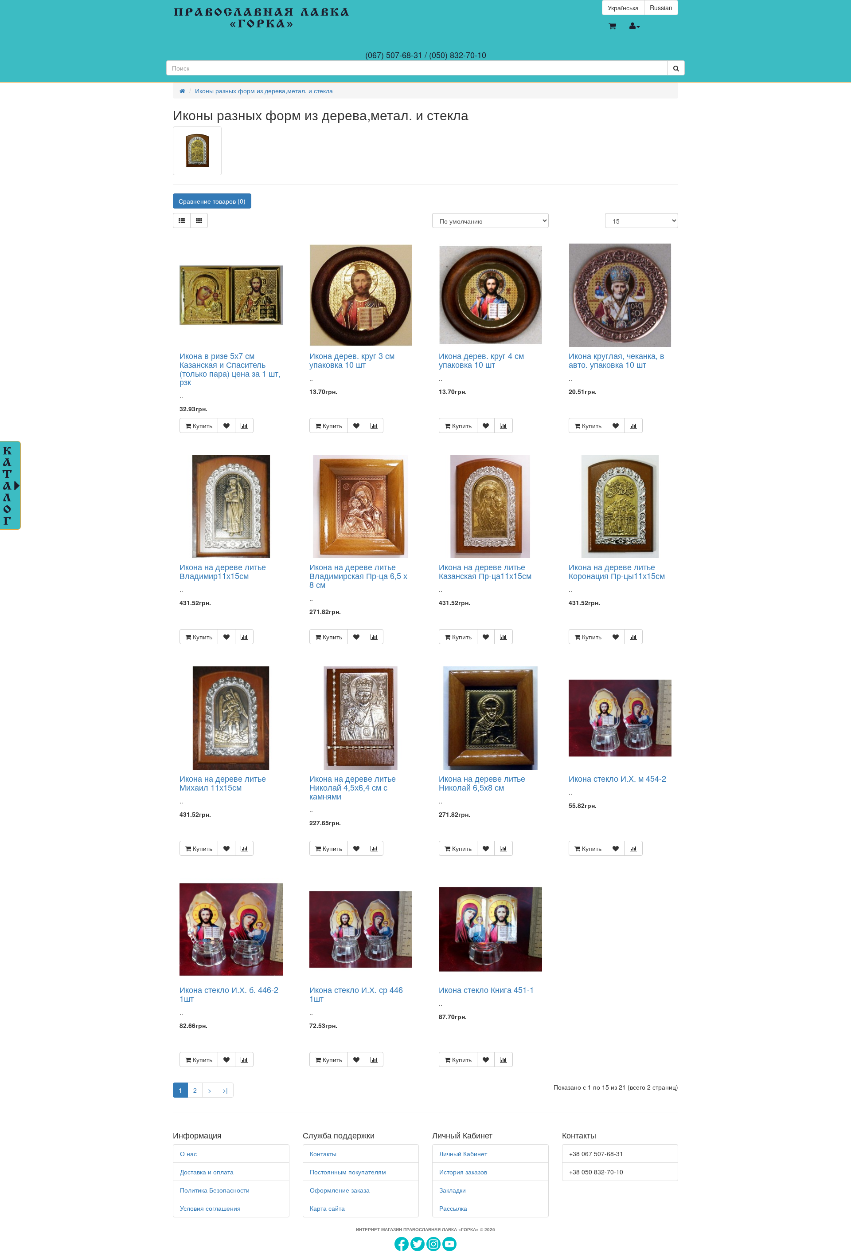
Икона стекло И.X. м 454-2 (617, 778)
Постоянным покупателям (348, 1171)
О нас (188, 1153)
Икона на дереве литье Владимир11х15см (223, 571)
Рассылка (453, 1208)
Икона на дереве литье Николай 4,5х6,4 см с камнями (352, 787)
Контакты (323, 1153)
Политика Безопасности (215, 1189)
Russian (661, 7)
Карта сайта (327, 1208)
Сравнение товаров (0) (212, 201)
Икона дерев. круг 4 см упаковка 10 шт (481, 360)
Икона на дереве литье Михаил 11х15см (223, 782)
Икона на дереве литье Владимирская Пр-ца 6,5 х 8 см (358, 575)
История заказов (463, 1171)
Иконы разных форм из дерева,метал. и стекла (264, 90)
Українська (623, 7)
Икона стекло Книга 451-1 (486, 989)
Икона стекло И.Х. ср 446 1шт (356, 994)
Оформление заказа (340, 1189)
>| (225, 1090)
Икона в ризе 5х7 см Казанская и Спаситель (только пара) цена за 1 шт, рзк (230, 368)
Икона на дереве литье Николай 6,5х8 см (482, 782)
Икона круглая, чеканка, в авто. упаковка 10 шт (616, 360)
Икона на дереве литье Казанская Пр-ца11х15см (485, 571)
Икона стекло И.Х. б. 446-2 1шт (229, 994)
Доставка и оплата (207, 1171)
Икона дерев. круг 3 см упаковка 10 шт (351, 360)
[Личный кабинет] (635, 26)
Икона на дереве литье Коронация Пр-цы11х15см (617, 571)
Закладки (452, 1189)
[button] (612, 26)
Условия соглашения (210, 1208)
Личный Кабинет (463, 1153)
